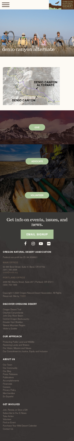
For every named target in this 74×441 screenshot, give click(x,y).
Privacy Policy (9, 390)
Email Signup (37, 234)
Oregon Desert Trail (12, 309)
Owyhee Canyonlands (13, 312)
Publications (8, 377)
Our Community (10, 367)
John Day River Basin (13, 315)
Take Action (8, 416)
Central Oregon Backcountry (16, 318)
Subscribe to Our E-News (15, 412)
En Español (8, 396)
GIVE (37, 127)
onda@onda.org (10, 272)
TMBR (23, 295)
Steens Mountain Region (14, 325)
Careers (6, 386)
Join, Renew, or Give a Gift (15, 409)
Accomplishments (11, 380)
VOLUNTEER (37, 195)
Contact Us (8, 428)
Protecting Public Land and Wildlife (18, 341)
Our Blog (7, 371)
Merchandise (9, 393)
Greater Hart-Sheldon (13, 321)
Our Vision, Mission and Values (17, 348)
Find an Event (9, 422)
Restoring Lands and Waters (16, 344)
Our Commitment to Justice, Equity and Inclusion (25, 351)
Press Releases (10, 374)
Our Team (7, 364)
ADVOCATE (37, 161)
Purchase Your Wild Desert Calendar (20, 425)
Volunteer (7, 419)
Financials (7, 383)
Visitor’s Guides (10, 328)
